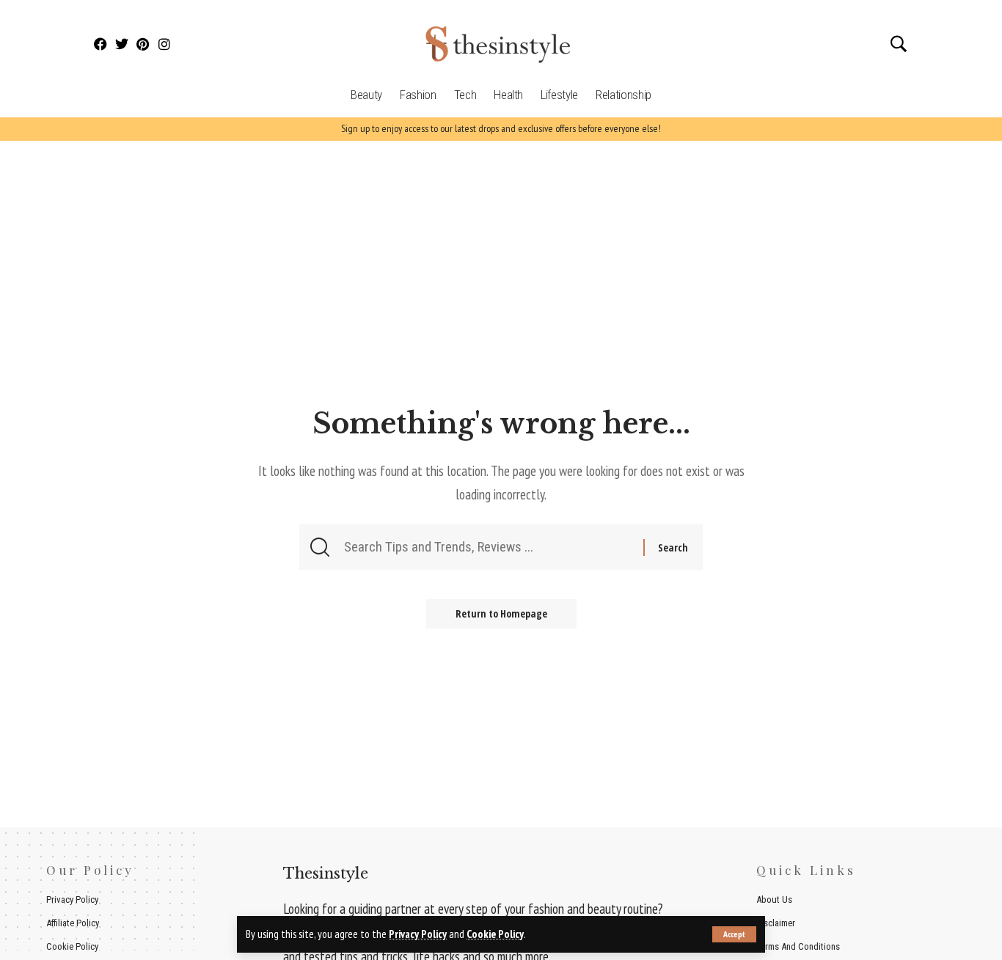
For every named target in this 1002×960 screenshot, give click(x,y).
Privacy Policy (418, 934)
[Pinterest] (143, 44)
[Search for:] (491, 547)
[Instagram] (164, 44)
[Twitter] (122, 44)
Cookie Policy (495, 934)
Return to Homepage (501, 613)
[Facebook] (100, 44)
